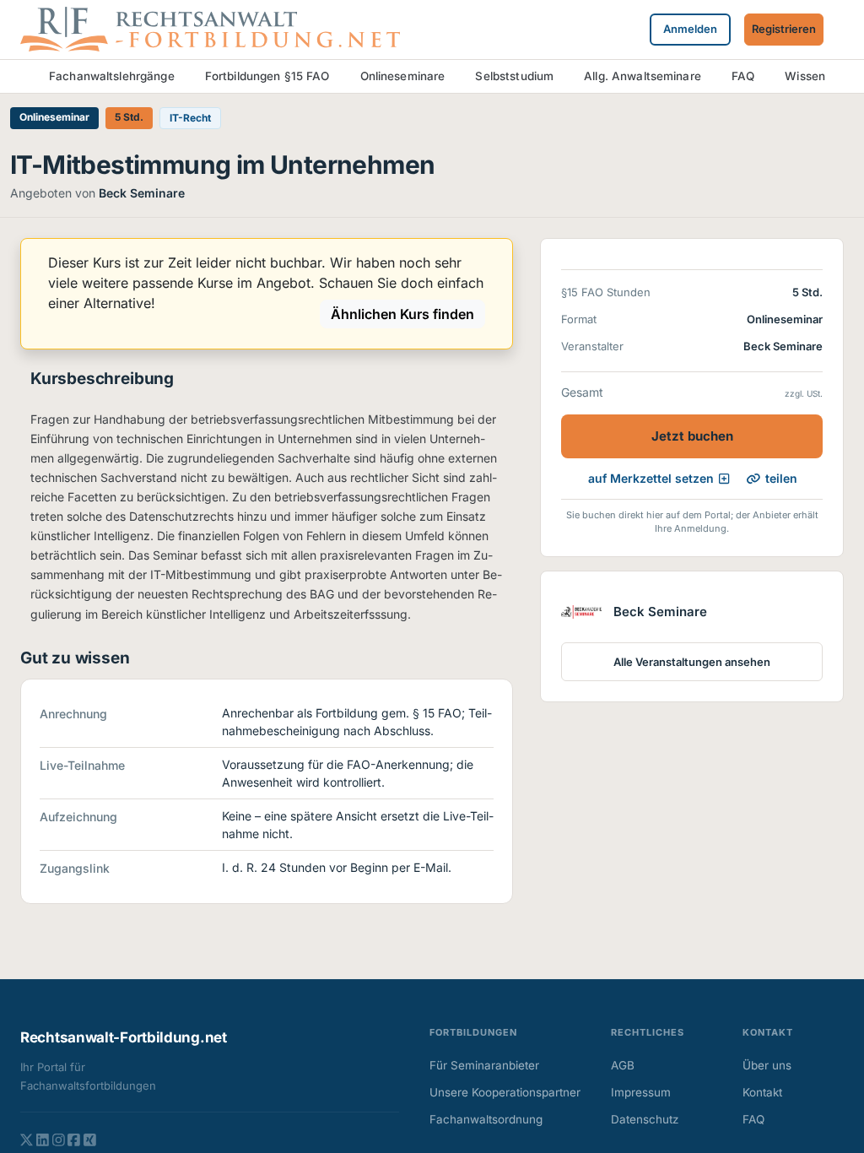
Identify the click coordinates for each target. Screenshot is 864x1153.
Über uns (766, 1065)
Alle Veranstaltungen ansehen (691, 662)
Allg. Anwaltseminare (642, 76)
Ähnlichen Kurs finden (402, 314)
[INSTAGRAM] (58, 1139)
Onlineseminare (403, 76)
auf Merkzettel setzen (651, 478)
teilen (781, 478)
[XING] (90, 1139)
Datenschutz (644, 1119)
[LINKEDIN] (42, 1139)
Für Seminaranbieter (484, 1065)
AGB (622, 1065)
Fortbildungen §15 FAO (267, 76)
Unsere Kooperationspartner (504, 1092)
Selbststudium (514, 76)
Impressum (641, 1092)
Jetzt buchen (692, 436)
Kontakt (762, 1092)
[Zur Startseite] (210, 27)
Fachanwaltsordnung (486, 1119)
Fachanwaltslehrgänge (112, 76)
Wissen (805, 76)
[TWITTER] (26, 1139)
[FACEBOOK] (74, 1139)
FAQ (743, 76)
